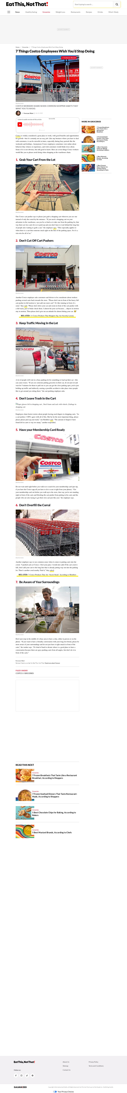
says (54, 227)
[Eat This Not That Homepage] (27, 4)
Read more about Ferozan (52, 663)
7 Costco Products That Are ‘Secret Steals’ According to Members (52, 574)
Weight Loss (60, 12)
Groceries (46, 12)
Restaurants (75, 12)
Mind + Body (113, 12)
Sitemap (65, 1066)
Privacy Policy (93, 1062)
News (17, 12)
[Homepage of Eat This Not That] (24, 1062)
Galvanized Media (62, 1087)
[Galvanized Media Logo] (20, 1087)
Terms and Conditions (96, 1066)
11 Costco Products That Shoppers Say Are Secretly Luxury (52, 315)
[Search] (117, 4)
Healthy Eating (31, 12)
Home (18, 47)
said (25, 305)
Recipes (89, 12)
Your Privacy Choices (66, 1092)
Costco (18, 135)
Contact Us (66, 1070)
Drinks (100, 12)
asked (52, 570)
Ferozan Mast (28, 113)
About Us (66, 1062)
